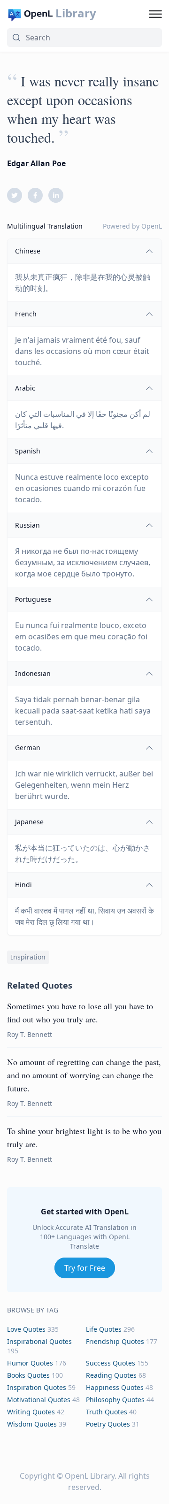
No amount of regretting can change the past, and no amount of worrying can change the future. (84, 1075)
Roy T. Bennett (29, 1034)
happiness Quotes (115, 1387)
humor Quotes (30, 1362)
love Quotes (26, 1329)
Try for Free (84, 1268)
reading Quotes (111, 1375)
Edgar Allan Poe (36, 163)
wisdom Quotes (32, 1424)
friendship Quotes (115, 1341)
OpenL (151, 226)
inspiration (28, 956)
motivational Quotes (38, 1399)
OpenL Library (90, 1476)
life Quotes (104, 1329)
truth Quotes (106, 1411)
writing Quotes (31, 1411)
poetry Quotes (108, 1424)
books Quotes (28, 1375)
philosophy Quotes (115, 1399)
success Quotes (110, 1362)
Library (75, 13)
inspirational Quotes (39, 1341)
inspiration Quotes (36, 1387)
